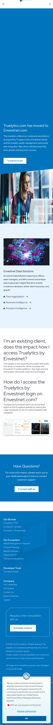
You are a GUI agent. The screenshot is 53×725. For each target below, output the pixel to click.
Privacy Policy (16, 698)
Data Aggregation (15, 296)
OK (26, 718)
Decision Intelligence (16, 308)
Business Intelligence (17, 302)
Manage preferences (26, 711)
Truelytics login (15, 160)
